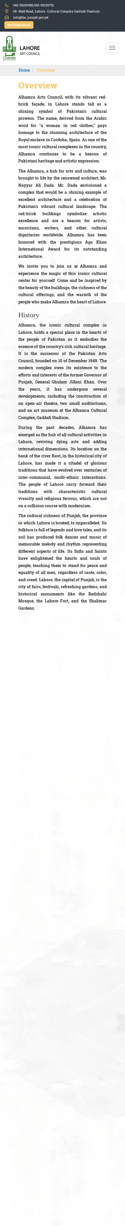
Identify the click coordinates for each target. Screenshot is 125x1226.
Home (24, 70)
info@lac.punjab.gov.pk (31, 17)
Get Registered (19, 25)
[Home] (22, 48)
